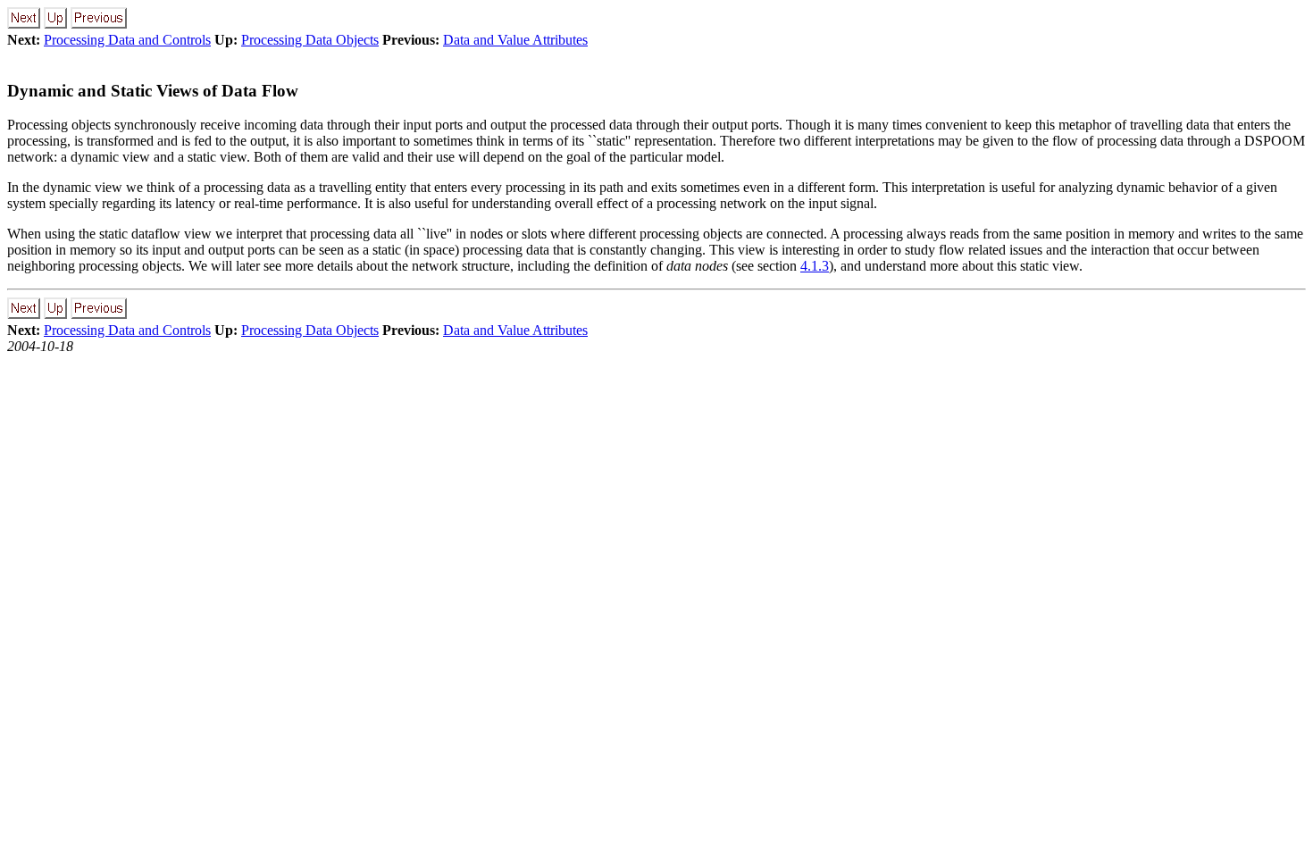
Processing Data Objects (310, 39)
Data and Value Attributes (515, 39)
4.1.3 (814, 265)
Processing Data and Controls (127, 39)
